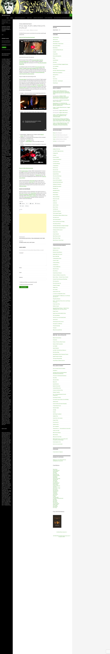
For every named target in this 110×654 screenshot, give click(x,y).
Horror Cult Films (56, 178)
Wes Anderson (27, 197)
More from (22, 186)
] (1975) (10, 471)
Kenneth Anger (40, 84)
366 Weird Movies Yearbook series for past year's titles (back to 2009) (61, 536)
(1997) (5, 111)
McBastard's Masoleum (57, 184)
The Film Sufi (55, 319)
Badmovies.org (55, 250)
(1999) (8, 382)
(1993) (5, 80)
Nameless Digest (56, 407)
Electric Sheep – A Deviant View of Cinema (60, 277)
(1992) (5, 84)
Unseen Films (55, 231)
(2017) (4, 280)
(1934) (6, 268)
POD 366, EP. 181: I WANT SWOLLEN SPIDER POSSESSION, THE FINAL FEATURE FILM (61, 123)
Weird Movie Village (56, 238)
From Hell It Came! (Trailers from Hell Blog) (60, 399)
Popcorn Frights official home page (26, 168)
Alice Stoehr (55, 500)
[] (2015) (6, 434)
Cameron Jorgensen (56, 485)
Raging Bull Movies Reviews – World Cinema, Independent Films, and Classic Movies (61, 309)
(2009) (5, 167)
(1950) (8, 298)
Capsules (54, 51)
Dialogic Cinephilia (56, 392)
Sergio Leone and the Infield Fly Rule (59, 313)
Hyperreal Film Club (56, 291)
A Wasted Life (55, 153)
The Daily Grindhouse (57, 211)
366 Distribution (56, 37)
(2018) (8, 464)
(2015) (6, 164)
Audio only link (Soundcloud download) (27, 37)
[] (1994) (6, 117)
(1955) (5, 288)
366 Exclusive (55, 39)
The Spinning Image (56, 325)
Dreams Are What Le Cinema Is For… (59, 274)
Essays (54, 58)
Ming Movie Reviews (56, 298)
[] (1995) (6, 121)
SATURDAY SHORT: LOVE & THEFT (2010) (26, 242)
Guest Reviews (55, 60)
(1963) (7, 486)
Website (21, 277)
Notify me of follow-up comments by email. (28, 282)
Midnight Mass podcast (57, 186)
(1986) (7, 244)
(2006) (6, 301)
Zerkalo (7, 471)
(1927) (4, 274)
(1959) (7, 334)
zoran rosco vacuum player (58, 443)
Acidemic (54, 155)
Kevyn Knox (55, 488)
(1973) (4, 75)
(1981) (7, 313)
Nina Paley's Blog (56, 352)
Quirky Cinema (55, 204)
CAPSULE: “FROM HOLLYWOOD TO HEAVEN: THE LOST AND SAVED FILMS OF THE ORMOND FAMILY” (61, 97)
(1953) (5, 193)
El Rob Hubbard (56, 483)
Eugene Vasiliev (55, 504)
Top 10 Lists (55, 78)
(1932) (4, 401)
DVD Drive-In (55, 167)
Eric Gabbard (55, 481)
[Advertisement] (32, 223)
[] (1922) (6, 204)
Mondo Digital (55, 194)
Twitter (54, 139)
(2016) (6, 487)
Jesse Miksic (55, 492)
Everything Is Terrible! (57, 397)
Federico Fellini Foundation (58, 343)
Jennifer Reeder (29, 141)
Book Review (55, 47)
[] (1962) (6, 175)
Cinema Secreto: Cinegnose (58, 451)
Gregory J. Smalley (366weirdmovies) (59, 90)
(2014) (7, 149)
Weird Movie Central (56, 236)
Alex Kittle (55, 377)
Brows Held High (56, 256)
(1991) (7, 83)
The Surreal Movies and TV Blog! (59, 221)
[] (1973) (6, 238)
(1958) (9, 401)
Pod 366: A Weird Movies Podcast (25, 23)
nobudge (54, 409)
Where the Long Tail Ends (57, 329)
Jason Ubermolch (56, 503)
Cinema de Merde (56, 262)
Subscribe (4, 47)
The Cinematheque (56, 315)
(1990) (4, 78)
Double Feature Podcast (57, 272)
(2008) (5, 383)
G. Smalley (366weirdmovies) (58, 498)
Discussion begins (35, 59)
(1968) (6, 224)
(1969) (7, 184)
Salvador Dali (38, 175)
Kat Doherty (55, 476)
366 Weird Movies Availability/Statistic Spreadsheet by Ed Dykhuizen (60, 373)
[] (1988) (6, 71)
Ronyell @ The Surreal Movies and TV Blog (60, 118)
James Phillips (55, 494)
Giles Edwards (55, 479)
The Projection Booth (57, 219)
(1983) (6, 182)
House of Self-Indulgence (57, 180)
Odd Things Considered (57, 413)
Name (20, 267)
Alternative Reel (56, 379)
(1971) (6, 124)
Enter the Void (55, 169)
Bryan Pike (55, 495)
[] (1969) (6, 210)
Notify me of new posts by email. (26, 284)
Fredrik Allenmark (56, 470)
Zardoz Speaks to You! (57, 441)
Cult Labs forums (56, 161)
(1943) (6, 273)
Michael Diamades (56, 475)
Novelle (54, 411)
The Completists (56, 426)
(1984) (5, 66)
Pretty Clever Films (56, 303)
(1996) (4, 339)
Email (20, 272)
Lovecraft (29, 140)
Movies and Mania (56, 196)
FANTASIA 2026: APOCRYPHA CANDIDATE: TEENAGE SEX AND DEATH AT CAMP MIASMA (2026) (61, 92)
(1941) (7, 208)
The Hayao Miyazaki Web (57, 358)
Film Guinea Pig (56, 281)
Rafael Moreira (55, 490)
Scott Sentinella (55, 497)
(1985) (6, 109)
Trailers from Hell (56, 430)
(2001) (7, 160)
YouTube (54, 141)
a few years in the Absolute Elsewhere (59, 375)
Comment (21, 252)
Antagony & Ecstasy (56, 248)
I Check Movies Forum (57, 405)
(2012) (5, 100)
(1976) (5, 73)
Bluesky (54, 132)
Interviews (55, 62)
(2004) (5, 140)
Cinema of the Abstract (57, 159)
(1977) (5, 150)
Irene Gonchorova (56, 482)
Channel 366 (55, 53)
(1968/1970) (5, 303)
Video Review (55, 82)
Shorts (54, 76)
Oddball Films (55, 416)
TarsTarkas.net (55, 209)
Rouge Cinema (55, 311)
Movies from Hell (56, 198)
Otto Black (55, 472)
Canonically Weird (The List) (58, 49)
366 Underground (56, 41)
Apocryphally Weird (56, 45)
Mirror (5, 471)
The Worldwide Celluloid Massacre (59, 227)
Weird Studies (55, 434)
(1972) (5, 200)
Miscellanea (55, 68)
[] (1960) (6, 213)
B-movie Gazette (56, 157)
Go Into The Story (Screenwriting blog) (59, 403)
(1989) (6, 130)
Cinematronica (55, 264)
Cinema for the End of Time (58, 390)
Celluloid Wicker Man (57, 388)
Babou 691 (55, 381)
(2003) (4, 151)
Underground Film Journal (57, 229)
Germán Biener (55, 471)
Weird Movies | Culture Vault (58, 240)
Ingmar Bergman (56, 348)
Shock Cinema (55, 207)
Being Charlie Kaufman (57, 337)
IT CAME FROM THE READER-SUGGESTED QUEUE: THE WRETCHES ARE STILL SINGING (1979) (61, 104)
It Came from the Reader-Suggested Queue (60, 64)
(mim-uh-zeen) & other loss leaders (59, 368)
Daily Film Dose (56, 268)
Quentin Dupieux (24, 170)
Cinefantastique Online (57, 258)
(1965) (5, 308)
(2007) (7, 282)
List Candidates (55, 66)
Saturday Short (55, 74)
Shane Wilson (33, 193)
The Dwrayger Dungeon (57, 213)
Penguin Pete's (55, 420)
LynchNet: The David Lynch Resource (59, 350)
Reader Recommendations (57, 72)
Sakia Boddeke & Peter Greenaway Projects (60, 354)
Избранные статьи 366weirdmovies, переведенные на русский (59, 460)
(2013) (8, 166)
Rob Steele (55, 499)
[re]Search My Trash (56, 149)
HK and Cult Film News (57, 175)
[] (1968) (6, 146)
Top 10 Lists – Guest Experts (58, 80)
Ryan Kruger (32, 180)
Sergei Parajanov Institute (57, 356)
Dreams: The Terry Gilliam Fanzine (59, 341)
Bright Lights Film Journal (57, 254)
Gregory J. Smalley (32, 195)
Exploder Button (56, 173)
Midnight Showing (56, 190)
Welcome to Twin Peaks (57, 436)
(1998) (8, 307)
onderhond (55, 202)
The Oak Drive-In (56, 217)
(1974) (5, 185)
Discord (54, 134)
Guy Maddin (55, 346)
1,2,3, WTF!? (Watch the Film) (58, 151)
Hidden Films (55, 287)
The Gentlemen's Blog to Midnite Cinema (60, 215)
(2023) (7, 481)
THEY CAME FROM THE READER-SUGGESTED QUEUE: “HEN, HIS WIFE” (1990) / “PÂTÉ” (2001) (61, 120)
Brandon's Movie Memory (57, 252)
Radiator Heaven (56, 306)
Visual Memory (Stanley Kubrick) (59, 360)
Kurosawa (21, 62)
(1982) (5, 189)
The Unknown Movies (57, 223)
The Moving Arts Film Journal (58, 321)
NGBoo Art (55, 200)
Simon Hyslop (55, 484)
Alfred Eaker (55, 477)
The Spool (54, 327)
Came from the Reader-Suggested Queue (27, 194)
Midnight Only (55, 188)
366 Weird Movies (6, 15)
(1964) (6, 246)
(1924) (7, 256)
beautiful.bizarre (56, 383)
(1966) (5, 72)
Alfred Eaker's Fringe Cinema (58, 43)
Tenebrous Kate (55, 424)
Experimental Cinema (57, 171)
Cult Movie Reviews (56, 163)
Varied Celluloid (56, 233)
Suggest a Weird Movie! (63, 110)
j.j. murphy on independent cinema (59, 293)
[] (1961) (6, 249)
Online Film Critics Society (57, 418)
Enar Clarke (55, 473)
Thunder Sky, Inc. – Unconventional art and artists (61, 428)
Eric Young (55, 507)
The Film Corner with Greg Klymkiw (59, 317)
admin (28, 30)
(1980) (5, 74)
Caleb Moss (55, 493)
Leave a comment (34, 30)
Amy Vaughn (55, 505)
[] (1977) (7, 217)
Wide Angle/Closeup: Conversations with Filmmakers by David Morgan (60, 439)
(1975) (7, 220)
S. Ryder (54, 496)
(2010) (7, 99)
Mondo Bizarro (55, 192)
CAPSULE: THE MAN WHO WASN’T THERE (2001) (61, 101)
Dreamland (55, 339)
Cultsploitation (55, 165)
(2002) (7, 110)
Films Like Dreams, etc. (57, 283)
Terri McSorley (55, 489)
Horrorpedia (55, 289)
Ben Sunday (55, 501)
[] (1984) (6, 251)
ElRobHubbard (55, 103)
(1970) (8, 114)
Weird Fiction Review (57, 432)
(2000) (7, 266)
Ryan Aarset (55, 469)
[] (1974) (6, 445)
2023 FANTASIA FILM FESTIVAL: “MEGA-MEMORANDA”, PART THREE (32, 237)
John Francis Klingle (56, 487)
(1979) (6, 358)
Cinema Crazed (55, 260)
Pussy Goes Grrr (56, 422)
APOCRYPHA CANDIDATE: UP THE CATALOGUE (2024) (59, 116)
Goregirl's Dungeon (56, 285)
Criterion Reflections (56, 266)
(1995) (6, 235)
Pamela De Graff (56, 474)
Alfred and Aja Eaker (56, 478)
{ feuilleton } (55, 370)
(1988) (6, 69)
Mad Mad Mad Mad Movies (58, 182)
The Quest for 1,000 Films (57, 323)
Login (2, 34)
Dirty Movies (55, 270)
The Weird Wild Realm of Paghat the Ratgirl (60, 225)
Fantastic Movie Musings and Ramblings (60, 279)
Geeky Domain (55, 401)
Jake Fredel (55, 480)
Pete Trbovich (55, 502)
